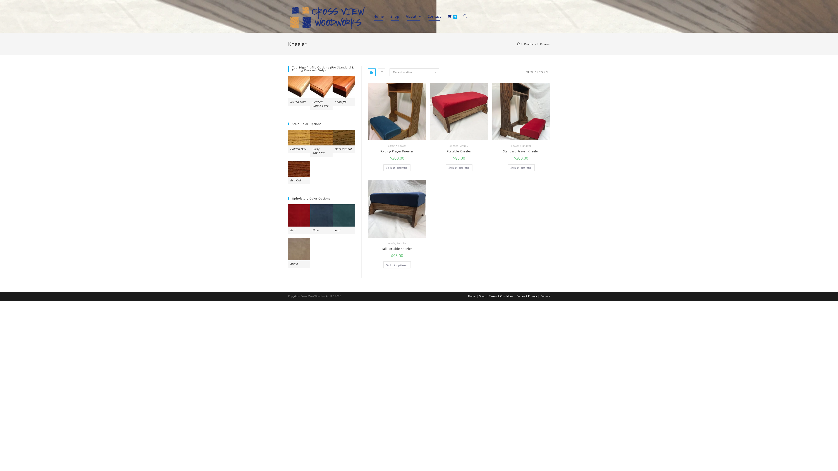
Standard (525, 146)
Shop (482, 296)
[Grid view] (372, 72)
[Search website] (465, 16)
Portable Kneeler (459, 151)
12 (536, 72)
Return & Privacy (527, 296)
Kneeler (402, 146)
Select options (397, 167)
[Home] (518, 44)
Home (472, 296)
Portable (463, 146)
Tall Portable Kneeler (397, 249)
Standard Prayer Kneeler (521, 151)
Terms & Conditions (501, 296)
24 (541, 72)
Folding (392, 146)
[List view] (381, 72)
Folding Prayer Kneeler (397, 151)
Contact (545, 296)
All (548, 72)
